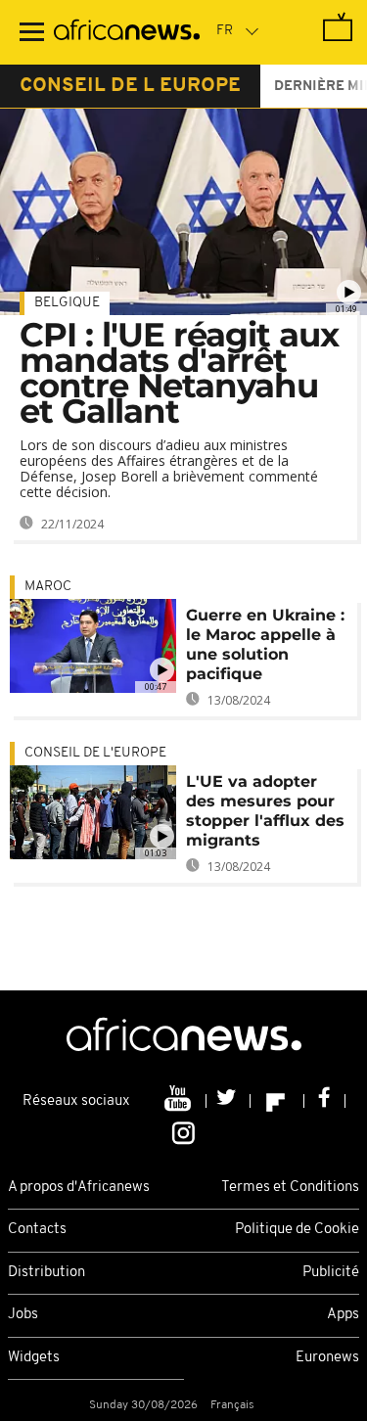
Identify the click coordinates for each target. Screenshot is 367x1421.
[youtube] (179, 1101)
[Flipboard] (277, 1101)
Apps (343, 1314)
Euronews (327, 1358)
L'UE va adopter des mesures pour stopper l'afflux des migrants (265, 810)
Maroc (47, 586)
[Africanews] (127, 32)
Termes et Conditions (290, 1187)
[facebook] (324, 1101)
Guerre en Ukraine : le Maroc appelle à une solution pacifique (265, 644)
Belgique (67, 303)
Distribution (46, 1272)
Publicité (330, 1272)
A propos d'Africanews (79, 1187)
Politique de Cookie (297, 1229)
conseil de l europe (130, 86)
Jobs (23, 1314)
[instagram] (183, 1131)
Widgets (34, 1358)
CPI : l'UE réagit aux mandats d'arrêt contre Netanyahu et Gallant (179, 373)
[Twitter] (228, 1101)
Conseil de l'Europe (95, 753)
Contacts (37, 1229)
